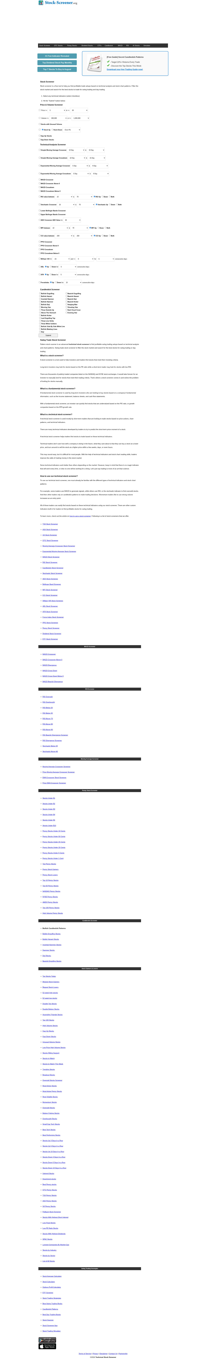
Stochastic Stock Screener (52, 573)
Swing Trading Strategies (89, 1268)
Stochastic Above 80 (50, 751)
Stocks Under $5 (49, 820)
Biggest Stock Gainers (51, 982)
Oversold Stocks (49, 1108)
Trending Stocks (49, 1069)
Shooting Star (73, 307)
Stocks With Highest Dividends (54, 1234)
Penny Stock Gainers (50, 869)
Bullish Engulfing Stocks (51, 934)
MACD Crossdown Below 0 (50, 191)
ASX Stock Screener (50, 529)
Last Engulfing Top (48, 318)
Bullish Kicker (46, 315)
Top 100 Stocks (48, 1020)
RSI (127, 45)
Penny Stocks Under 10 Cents (54, 831)
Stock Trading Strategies (52, 1298)
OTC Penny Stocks (50, 1190)
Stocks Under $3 (49, 809)
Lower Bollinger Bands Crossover (53, 211)
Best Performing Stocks (51, 1135)
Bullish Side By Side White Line (53, 326)
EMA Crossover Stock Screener (54, 777)
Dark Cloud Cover (74, 310)
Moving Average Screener (90, 759)
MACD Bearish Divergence (53, 682)
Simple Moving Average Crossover (53, 150)
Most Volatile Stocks (50, 1097)
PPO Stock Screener (50, 623)
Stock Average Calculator (52, 1276)
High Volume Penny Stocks (53, 913)
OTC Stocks (58, 45)
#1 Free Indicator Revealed (57, 56)
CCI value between (47, 236)
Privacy (95, 1354)
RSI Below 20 (48, 708)
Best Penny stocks (49, 1184)
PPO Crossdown (47, 249)
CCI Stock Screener (50, 595)
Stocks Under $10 (49, 825)
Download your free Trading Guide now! (125, 69)
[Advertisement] (103, 25)
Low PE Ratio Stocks (50, 1228)
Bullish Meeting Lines (49, 329)
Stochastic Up (103, 205)
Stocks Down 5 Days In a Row (54, 1162)
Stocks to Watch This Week (53, 1064)
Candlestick (109, 45)
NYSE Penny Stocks (50, 897)
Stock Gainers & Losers (90, 968)
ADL (42, 267)
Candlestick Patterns (50, 1309)
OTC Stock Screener (50, 540)
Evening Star (72, 313)
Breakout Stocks (49, 1075)
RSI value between (47, 197)
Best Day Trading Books (52, 1315)
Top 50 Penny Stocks (50, 886)
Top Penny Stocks (49, 864)
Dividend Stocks (87, 45)
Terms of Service (85, 1354)
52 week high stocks (50, 993)
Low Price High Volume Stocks (54, 1047)
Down (106, 197)
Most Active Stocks (50, 1086)
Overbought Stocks (50, 1119)
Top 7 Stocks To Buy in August (57, 69)
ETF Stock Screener (50, 639)
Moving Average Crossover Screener (56, 767)
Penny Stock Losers (50, 875)
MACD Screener (89, 646)
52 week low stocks (50, 998)
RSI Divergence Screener (52, 740)
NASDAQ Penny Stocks (51, 891)
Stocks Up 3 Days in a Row (53, 1141)
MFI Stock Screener (50, 590)
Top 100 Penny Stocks (51, 908)
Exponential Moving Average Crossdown (56, 174)
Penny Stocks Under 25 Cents (54, 842)
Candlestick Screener (89, 921)
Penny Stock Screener (51, 628)
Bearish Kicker (73, 302)
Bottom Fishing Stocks (51, 1113)
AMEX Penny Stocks (50, 902)
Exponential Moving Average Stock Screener (59, 551)
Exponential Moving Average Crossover (55, 166)
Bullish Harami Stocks (51, 939)
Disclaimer (104, 1354)
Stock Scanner (48, 1320)
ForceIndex (45, 282)
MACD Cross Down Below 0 (53, 676)
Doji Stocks (47, 956)
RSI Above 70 (48, 719)
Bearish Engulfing (74, 293)
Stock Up (47, 130)
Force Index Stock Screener (53, 617)
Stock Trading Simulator (52, 1331)
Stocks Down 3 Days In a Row (54, 1157)
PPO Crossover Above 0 (50, 246)
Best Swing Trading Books (52, 1304)
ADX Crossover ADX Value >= (52, 220)
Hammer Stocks (49, 950)
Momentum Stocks (50, 1102)
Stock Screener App (50, 1325)
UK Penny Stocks (49, 1206)
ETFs (99, 45)
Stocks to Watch (49, 1058)
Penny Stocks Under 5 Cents (53, 853)
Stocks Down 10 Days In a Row (54, 1168)
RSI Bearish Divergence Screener (55, 735)
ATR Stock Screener (50, 612)
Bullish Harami (46, 296)
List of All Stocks (49, 1261)
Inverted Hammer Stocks (52, 945)
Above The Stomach (48, 313)
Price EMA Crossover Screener (54, 783)
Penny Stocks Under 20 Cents (54, 847)
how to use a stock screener (80, 516)
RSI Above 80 (48, 724)
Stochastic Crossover (49, 205)
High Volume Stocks (50, 1026)
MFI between (45, 228)
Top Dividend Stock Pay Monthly (57, 63)
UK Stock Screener (50, 535)
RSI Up (98, 197)
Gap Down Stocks (47, 140)
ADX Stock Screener (50, 579)
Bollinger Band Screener (52, 584)
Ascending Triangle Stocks (52, 1015)
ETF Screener (48, 1293)
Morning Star (46, 307)
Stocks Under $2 (49, 804)
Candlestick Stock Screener (53, 568)
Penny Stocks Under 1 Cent (53, 858)
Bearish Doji (72, 299)
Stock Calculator (49, 1282)
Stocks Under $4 (49, 815)
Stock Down (57, 130)
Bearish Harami (73, 296)
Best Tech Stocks (49, 1130)
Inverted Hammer (47, 299)
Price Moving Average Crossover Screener (59, 772)
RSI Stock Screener (50, 562)
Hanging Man (72, 304)
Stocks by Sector (49, 1256)
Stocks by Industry (49, 1250)
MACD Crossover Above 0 (50, 183)
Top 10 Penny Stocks (50, 880)
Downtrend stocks (49, 1179)
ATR (42, 275)
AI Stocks (136, 45)
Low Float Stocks (49, 1223)
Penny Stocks (72, 45)
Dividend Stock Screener (52, 634)
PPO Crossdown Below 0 (50, 253)
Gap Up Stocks (46, 136)
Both (112, 197)
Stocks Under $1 (49, 798)
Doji (42, 332)
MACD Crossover (47, 180)
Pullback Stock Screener (52, 1212)
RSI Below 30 (48, 713)
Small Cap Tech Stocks (51, 1124)
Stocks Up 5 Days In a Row (53, 1146)
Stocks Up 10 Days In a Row (53, 1152)
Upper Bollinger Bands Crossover (53, 214)
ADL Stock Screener (50, 606)
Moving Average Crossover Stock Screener (59, 546)
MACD (120, 45)
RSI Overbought (49, 702)
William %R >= (46, 259)
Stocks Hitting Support (51, 1053)
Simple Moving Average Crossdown (54, 158)
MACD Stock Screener (51, 557)
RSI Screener (89, 689)
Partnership (123, 1354)
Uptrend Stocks (48, 1173)
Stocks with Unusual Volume (51, 124)
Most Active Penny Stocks (52, 1091)
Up (48, 267)
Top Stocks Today (49, 976)
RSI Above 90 (48, 730)
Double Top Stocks (50, 1004)
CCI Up (98, 236)
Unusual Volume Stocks (51, 1042)
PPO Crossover (46, 242)
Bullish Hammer (47, 302)
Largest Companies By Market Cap (56, 1245)
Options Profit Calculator (52, 1287)
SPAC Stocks (47, 1239)
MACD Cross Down (50, 671)
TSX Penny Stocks (50, 1195)
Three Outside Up (47, 310)
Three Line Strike (47, 321)
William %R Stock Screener (53, 601)
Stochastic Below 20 (50, 746)
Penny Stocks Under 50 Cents (54, 836)
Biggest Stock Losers (50, 987)
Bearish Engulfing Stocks (52, 961)
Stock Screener (44, 45)
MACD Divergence (50, 665)
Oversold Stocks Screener (52, 1080)
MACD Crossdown (47, 187)
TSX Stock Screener (50, 524)
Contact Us (113, 1354)
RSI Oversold (48, 697)
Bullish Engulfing (47, 293)
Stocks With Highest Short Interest (55, 1217)
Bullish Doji (45, 304)
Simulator (147, 45)
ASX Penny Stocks (50, 1201)
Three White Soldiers (49, 324)
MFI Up (94, 228)
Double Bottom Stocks (51, 1009)
